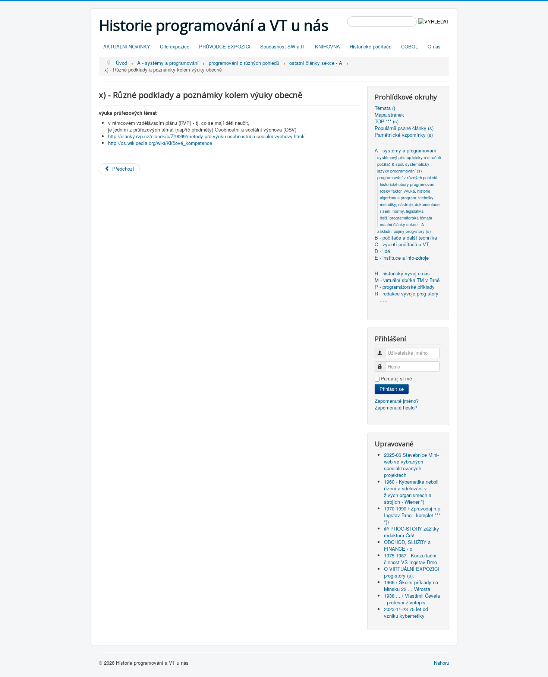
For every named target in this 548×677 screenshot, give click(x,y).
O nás (434, 46)
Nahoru (441, 662)
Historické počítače (370, 46)
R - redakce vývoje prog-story (406, 293)
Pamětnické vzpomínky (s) (404, 135)
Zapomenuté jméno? (397, 400)
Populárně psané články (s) (404, 128)
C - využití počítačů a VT (402, 244)
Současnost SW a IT (282, 46)
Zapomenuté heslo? (396, 407)
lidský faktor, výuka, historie (405, 191)
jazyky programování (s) (399, 171)
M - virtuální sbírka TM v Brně (407, 280)
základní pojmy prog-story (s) (404, 231)
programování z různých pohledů (407, 177)
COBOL (409, 46)
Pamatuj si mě (396, 378)
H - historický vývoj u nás (402, 273)
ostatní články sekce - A (402, 224)
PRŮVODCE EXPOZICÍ (225, 46)
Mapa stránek (389, 114)
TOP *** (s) (387, 121)
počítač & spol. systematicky (403, 164)
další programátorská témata (406, 218)
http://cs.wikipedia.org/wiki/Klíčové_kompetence (160, 142)
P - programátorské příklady (405, 287)
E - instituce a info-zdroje (402, 257)
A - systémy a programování (405, 150)
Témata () (385, 108)
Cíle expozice (174, 46)
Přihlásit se (391, 388)
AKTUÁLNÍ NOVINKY (126, 46)
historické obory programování (407, 184)
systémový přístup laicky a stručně (409, 157)
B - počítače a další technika (406, 237)
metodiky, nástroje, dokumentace (410, 204)
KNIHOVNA (327, 46)
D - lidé (382, 251)
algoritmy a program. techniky (407, 197)
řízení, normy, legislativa (401, 211)
